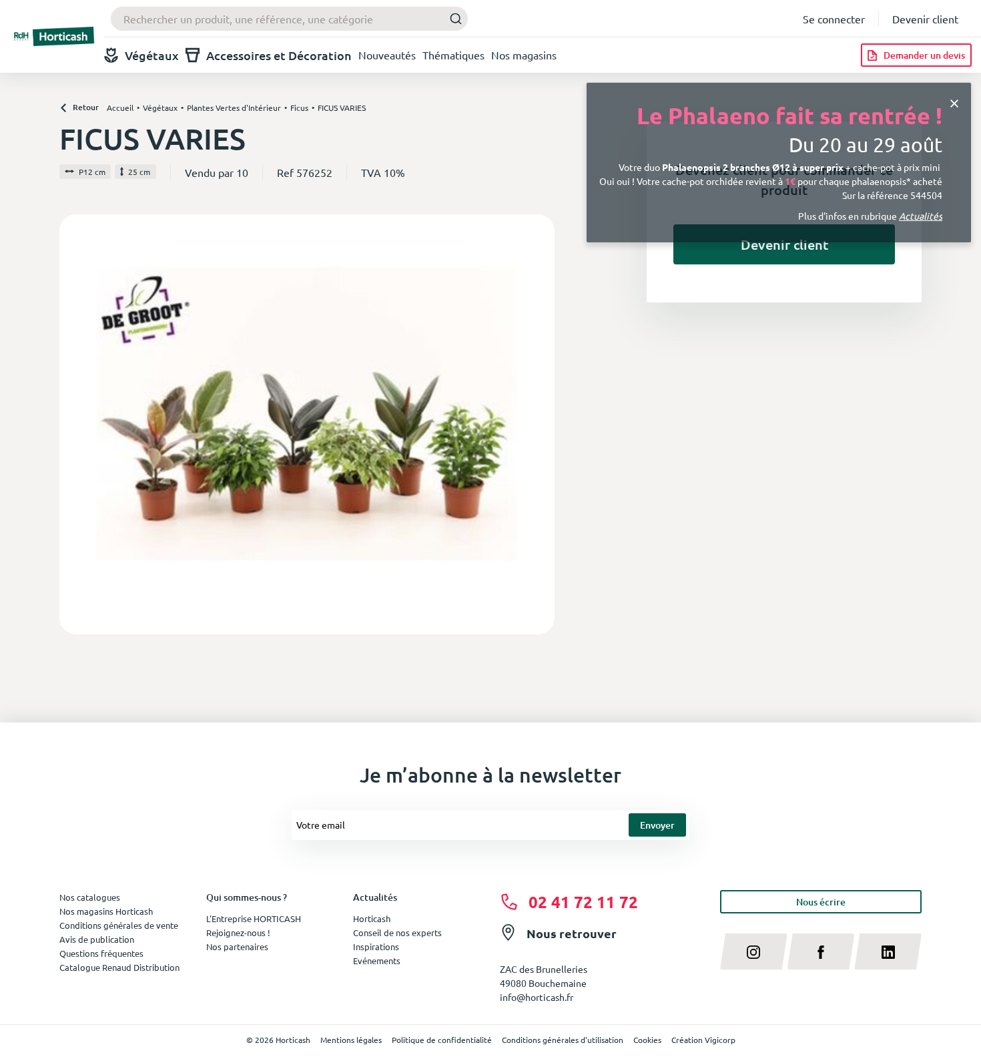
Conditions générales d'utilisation (562, 1039)
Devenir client (925, 18)
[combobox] (289, 19)
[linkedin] (888, 951)
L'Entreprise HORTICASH (253, 918)
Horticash (371, 918)
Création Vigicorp (703, 1039)
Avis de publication (96, 939)
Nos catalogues (89, 897)
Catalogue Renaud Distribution (119, 967)
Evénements (376, 960)
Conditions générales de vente (118, 925)
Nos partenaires (237, 946)
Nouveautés (387, 54)
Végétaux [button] (152, 55)
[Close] (954, 102)
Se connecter (834, 18)
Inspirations (376, 946)
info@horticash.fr (536, 997)
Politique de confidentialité (442, 1039)
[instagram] (753, 951)
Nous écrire (821, 901)
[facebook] (821, 951)
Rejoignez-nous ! (238, 932)
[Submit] (452, 19)
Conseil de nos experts (397, 932)
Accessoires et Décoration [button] (279, 55)
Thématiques (453, 54)
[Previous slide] (75, 424)
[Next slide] (539, 424)
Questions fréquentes (101, 953)
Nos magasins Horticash (106, 911)
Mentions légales (351, 1039)
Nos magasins (524, 54)
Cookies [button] (647, 1039)
